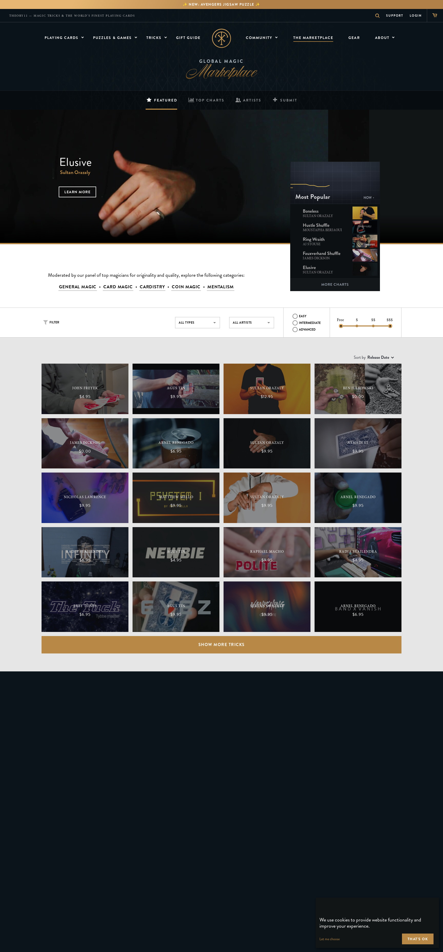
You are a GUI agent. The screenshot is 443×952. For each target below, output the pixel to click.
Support (394, 15)
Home (221, 38)
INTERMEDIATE (310, 323)
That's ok (418, 938)
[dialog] (377, 923)
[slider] (341, 326)
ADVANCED (307, 329)
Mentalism (220, 287)
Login (416, 15)
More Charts (335, 284)
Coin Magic (186, 287)
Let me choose (329, 939)
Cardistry (152, 287)
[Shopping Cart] (435, 15)
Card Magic (118, 287)
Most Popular (312, 196)
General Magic (77, 287)
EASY (302, 316)
